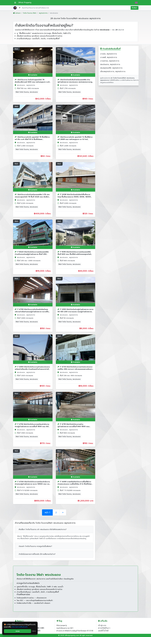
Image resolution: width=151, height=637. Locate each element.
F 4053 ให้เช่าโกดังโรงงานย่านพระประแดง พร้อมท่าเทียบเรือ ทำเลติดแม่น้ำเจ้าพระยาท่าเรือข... (32, 369)
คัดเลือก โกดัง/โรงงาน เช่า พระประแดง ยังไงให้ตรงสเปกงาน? (43, 529)
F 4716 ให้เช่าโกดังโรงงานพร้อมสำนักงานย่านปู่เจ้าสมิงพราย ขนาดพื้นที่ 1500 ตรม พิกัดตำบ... (32, 426)
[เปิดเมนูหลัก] (15, 2)
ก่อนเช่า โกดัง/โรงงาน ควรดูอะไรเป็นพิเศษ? (35, 546)
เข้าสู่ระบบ (102, 625)
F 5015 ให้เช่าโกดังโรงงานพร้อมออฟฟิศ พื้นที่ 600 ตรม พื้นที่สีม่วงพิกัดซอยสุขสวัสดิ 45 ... (74, 254)
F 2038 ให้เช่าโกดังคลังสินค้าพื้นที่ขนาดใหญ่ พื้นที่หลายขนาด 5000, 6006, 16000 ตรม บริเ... (74, 196)
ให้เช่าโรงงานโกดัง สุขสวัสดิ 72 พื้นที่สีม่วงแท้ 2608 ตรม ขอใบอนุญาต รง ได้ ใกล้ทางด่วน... (75, 139)
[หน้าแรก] (15, 7)
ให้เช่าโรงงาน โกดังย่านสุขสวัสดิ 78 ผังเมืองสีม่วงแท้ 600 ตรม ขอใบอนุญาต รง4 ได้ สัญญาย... (32, 81)
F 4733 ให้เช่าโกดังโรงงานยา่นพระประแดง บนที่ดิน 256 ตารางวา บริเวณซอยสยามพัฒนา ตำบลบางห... (75, 369)
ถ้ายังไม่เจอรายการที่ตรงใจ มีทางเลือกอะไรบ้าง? (37, 554)
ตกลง (18, 631)
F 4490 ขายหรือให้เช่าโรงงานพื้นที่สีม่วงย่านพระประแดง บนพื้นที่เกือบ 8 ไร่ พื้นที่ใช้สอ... (75, 482)
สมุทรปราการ (43, 13)
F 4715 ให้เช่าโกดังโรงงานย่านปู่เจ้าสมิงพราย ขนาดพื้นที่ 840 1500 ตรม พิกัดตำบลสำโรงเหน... (73, 426)
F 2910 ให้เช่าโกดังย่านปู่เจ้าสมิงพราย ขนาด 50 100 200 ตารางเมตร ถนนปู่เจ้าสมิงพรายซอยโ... (75, 311)
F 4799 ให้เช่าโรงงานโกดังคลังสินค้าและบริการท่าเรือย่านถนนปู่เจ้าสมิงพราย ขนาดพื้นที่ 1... (32, 311)
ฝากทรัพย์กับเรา (104, 628)
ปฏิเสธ (34, 631)
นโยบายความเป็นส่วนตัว (20, 627)
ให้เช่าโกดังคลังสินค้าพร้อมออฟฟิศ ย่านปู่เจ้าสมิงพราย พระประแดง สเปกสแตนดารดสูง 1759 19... (75, 81)
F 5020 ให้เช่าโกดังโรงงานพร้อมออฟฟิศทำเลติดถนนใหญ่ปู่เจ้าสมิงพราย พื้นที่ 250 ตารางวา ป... (32, 254)
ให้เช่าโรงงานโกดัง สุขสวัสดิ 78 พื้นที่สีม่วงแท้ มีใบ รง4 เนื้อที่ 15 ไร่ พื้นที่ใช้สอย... (32, 138)
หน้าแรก (18, 13)
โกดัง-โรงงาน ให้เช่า (29, 13)
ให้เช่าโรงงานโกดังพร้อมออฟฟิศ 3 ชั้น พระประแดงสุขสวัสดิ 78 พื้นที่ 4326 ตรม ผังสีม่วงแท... (32, 196)
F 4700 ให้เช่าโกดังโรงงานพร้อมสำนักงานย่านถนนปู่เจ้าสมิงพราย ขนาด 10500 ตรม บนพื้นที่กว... (32, 484)
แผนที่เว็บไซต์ (103, 631)
